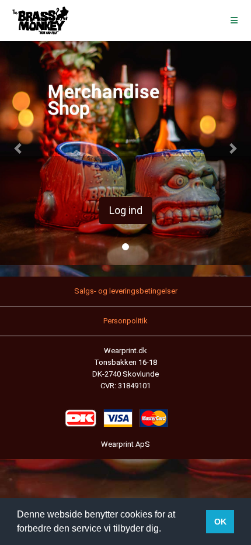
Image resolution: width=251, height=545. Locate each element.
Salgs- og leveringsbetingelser (125, 291)
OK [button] (220, 521)
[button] (19, 148)
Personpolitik (125, 320)
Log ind (125, 210)
